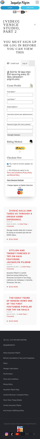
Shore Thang (23, 224)
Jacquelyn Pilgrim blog (11, 389)
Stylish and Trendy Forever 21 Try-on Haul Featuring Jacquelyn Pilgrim (19, 256)
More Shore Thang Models (12, 400)
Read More (13, 239)
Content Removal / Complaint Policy (15, 395)
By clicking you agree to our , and (19, 172)
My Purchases (8, 374)
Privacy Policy (27, 173)
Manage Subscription (10, 368)
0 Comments (10, 226)
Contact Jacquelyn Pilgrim (12, 405)
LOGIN (10, 8)
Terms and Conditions (14, 173)
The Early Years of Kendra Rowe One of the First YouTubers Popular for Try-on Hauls (19, 304)
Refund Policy (15, 175)
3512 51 (21, 11)
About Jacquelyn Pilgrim (11, 353)
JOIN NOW (30, 8)
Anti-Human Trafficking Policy (13, 410)
